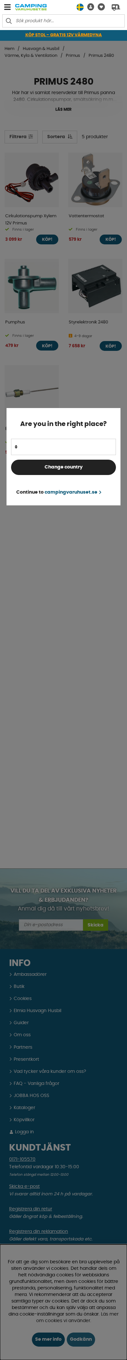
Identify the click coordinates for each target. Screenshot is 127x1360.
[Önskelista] (99, 7)
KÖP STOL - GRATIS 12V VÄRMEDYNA (63, 35)
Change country (64, 467)
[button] (89, 7)
